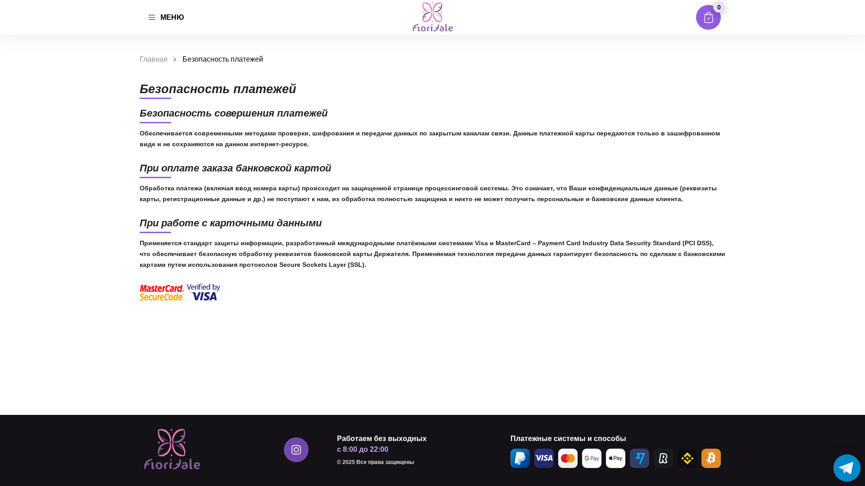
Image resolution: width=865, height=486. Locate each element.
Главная (154, 59)
